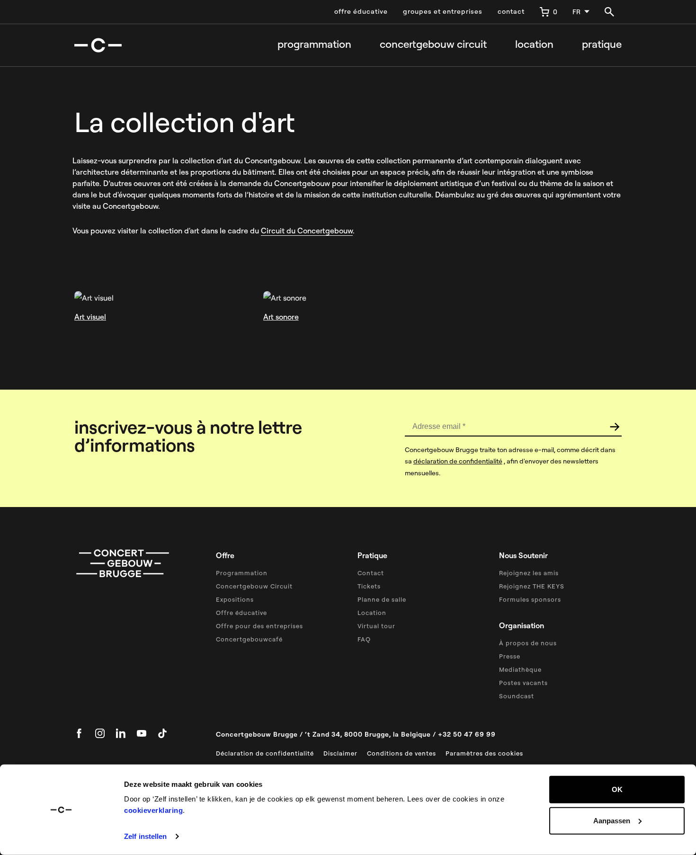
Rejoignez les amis (529, 573)
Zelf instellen (145, 836)
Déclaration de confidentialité (265, 753)
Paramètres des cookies (484, 753)
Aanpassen (611, 820)
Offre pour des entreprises (259, 626)
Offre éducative (241, 612)
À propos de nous (528, 643)
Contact (370, 573)
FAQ (364, 639)
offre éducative (361, 11)
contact (511, 11)
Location (534, 44)
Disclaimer (340, 753)
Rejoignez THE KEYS (531, 586)
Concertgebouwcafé (249, 639)
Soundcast (516, 696)
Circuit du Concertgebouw (307, 230)
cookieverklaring (153, 810)
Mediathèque (520, 669)
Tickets (369, 586)
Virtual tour (376, 626)
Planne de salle (381, 599)
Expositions (235, 599)
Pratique (602, 44)
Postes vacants (523, 682)
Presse (509, 656)
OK (617, 789)
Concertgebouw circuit (433, 44)
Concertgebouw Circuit (254, 586)
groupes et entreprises (442, 11)
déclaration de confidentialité (457, 461)
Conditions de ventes (401, 753)
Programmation (314, 44)
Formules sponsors (530, 599)
